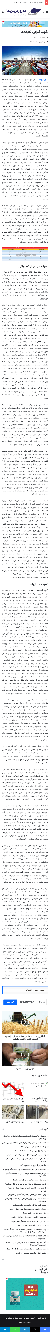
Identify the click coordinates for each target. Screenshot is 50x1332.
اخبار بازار (44, 1266)
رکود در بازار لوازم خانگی (39, 1121)
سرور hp (44, 1272)
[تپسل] (3, 22)
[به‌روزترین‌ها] (23, 12)
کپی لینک (10, 1002)
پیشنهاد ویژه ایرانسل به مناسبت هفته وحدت (28, 2)
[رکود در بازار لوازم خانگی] (37, 1112)
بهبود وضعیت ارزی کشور (15, 1121)
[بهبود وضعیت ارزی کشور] (13, 1112)
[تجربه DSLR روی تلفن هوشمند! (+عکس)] (37, 1089)
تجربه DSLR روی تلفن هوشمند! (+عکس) (40, 1099)
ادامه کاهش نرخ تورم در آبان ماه (13, 1100)
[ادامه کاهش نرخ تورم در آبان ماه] (13, 1089)
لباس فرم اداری (41, 1269)
